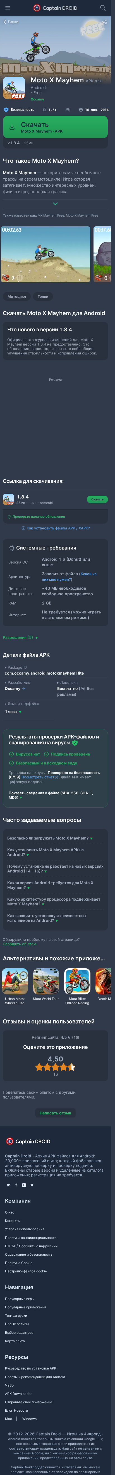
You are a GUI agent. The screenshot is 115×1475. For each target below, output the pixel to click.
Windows (29, 1419)
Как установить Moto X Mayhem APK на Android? (45, 852)
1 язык (11, 711)
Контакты (12, 1221)
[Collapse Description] (55, 199)
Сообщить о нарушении (38, 1246)
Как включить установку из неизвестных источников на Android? (47, 918)
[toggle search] (103, 8)
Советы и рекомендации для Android (35, 1377)
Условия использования (24, 1229)
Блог (9, 1410)
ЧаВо (9, 1385)
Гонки (43, 296)
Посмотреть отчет (37, 777)
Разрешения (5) (18, 637)
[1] (39, 1067)
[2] (47, 1067)
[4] (63, 1067)
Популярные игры (19, 1299)
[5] (72, 1067)
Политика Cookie (18, 1263)
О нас (9, 1212)
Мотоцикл (17, 296)
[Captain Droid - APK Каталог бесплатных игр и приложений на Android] (55, 8)
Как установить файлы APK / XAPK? (58, 528)
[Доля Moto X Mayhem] (105, 22)
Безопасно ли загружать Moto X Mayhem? (48, 838)
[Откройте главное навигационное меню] (8, 8)
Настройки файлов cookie (26, 1271)
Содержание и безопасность (28, 1254)
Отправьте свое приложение (28, 1402)
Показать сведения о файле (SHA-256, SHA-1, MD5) (51, 795)
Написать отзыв (55, 1113)
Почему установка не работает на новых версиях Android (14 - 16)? (55, 868)
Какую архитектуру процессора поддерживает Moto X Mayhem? (53, 901)
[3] (55, 1067)
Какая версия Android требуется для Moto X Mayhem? (50, 885)
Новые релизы (17, 1324)
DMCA (10, 1246)
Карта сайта (15, 1341)
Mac (8, 1419)
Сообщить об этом (19, 944)
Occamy (37, 99)
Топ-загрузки (16, 1315)
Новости (21, 1410)
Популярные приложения (26, 1307)
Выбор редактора (19, 1332)
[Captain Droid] (33, 1143)
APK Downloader (18, 1394)
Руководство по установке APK (30, 1368)
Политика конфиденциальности (30, 1238)
